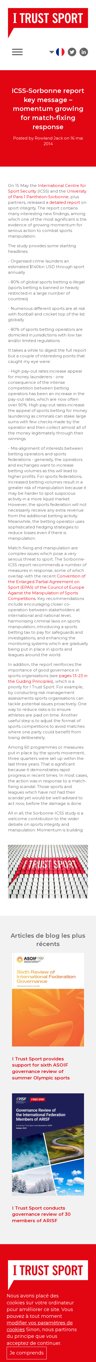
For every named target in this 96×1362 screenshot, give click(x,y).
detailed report (64, 202)
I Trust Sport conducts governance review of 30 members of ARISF (41, 1214)
